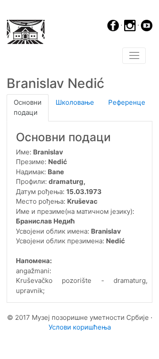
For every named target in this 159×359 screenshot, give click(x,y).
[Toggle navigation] (134, 56)
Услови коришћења (80, 327)
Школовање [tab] (75, 102)
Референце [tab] (126, 102)
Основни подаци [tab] (28, 107)
